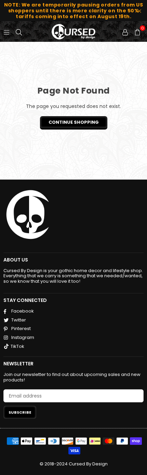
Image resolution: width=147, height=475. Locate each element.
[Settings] (125, 31)
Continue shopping (74, 122)
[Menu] (6, 31)
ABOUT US (15, 259)
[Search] (19, 31)
